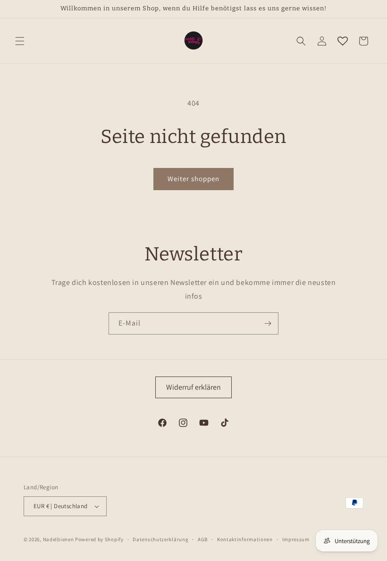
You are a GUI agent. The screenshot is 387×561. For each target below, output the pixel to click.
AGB (203, 539)
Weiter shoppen (193, 178)
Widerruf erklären (193, 387)
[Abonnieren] (267, 323)
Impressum (296, 539)
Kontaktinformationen (245, 539)
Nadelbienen (58, 539)
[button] (19, 41)
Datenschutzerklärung (160, 539)
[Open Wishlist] (342, 41)
